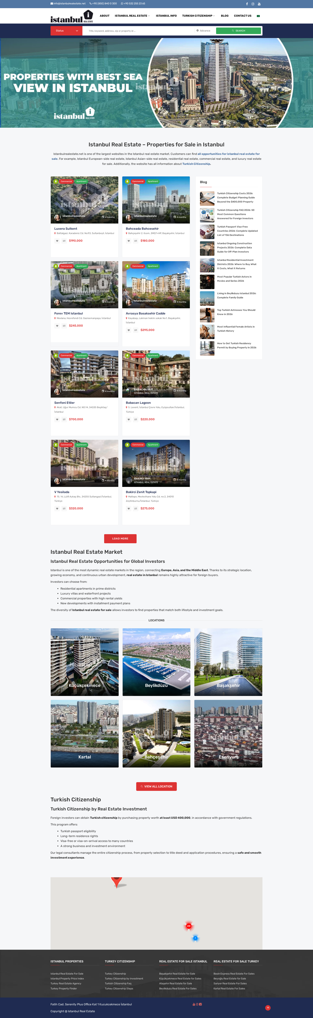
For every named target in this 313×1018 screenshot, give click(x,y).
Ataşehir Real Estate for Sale (175, 983)
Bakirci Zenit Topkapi (141, 492)
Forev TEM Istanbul (68, 313)
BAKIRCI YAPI (142, 478)
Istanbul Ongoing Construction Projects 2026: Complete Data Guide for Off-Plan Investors (234, 247)
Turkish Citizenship (196, 164)
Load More (120, 538)
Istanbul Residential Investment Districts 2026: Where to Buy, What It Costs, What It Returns (236, 264)
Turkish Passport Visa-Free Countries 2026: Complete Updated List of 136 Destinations (237, 230)
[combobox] (66, 31)
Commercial (66, 181)
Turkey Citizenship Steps (119, 988)
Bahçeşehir (156, 757)
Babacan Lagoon (138, 402)
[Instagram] (253, 4)
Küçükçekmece (85, 685)
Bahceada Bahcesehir (142, 228)
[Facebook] (247, 4)
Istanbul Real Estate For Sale (67, 973)
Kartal (84, 757)
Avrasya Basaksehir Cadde (145, 313)
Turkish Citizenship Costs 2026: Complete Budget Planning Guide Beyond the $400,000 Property (236, 197)
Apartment (81, 181)
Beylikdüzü (156, 685)
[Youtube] (259, 4)
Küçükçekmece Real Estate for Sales (180, 978)
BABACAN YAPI (143, 389)
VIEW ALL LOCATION (158, 786)
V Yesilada (61, 492)
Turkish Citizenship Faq (118, 983)
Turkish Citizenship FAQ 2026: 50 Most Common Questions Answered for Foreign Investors (235, 214)
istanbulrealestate (73, 216)
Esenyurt (228, 757)
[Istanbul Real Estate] (72, 16)
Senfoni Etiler (64, 402)
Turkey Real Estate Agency (66, 983)
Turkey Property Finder (64, 988)
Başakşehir (228, 685)
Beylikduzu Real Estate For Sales (178, 988)
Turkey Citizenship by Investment (124, 978)
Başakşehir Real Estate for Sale (177, 973)
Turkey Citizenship (115, 973)
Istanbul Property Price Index (67, 978)
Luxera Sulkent (65, 228)
